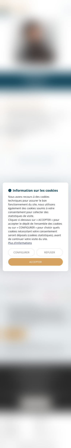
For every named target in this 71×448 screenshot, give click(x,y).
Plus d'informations (20, 243)
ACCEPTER (35, 262)
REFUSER (49, 252)
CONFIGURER (21, 252)
